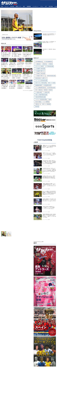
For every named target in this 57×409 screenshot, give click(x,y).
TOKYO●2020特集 (44, 140)
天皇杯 (49, 99)
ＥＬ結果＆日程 (46, 92)
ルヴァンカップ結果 (39, 66)
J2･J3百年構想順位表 (48, 61)
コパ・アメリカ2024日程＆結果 (41, 80)
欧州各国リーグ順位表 (48, 89)
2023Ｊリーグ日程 (51, 82)
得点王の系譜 (37, 101)
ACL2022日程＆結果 (51, 87)
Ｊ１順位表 (37, 63)
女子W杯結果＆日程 (47, 85)
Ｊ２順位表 (44, 63)
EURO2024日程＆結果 (51, 75)
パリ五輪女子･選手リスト (40, 75)
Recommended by (26, 90)
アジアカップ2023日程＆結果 (40, 99)
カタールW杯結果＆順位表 (40, 87)
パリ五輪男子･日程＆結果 (40, 68)
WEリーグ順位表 (38, 89)
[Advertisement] (17, 161)
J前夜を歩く (37, 104)
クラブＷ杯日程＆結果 (49, 66)
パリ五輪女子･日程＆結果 (40, 73)
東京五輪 (37, 106)
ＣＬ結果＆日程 (38, 92)
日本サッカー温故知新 (46, 104)
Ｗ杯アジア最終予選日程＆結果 (41, 94)
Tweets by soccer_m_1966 (38, 241)
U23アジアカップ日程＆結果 (40, 82)
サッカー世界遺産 (46, 101)
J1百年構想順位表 (38, 61)
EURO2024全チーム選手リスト (41, 78)
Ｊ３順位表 (50, 63)
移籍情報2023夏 (38, 85)
